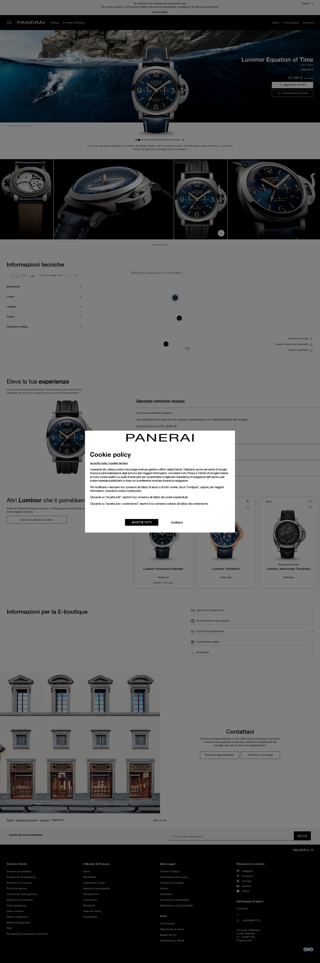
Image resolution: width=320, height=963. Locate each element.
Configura (177, 522)
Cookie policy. (134, 490)
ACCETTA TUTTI (142, 522)
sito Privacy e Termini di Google (200, 473)
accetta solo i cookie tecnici (109, 463)
